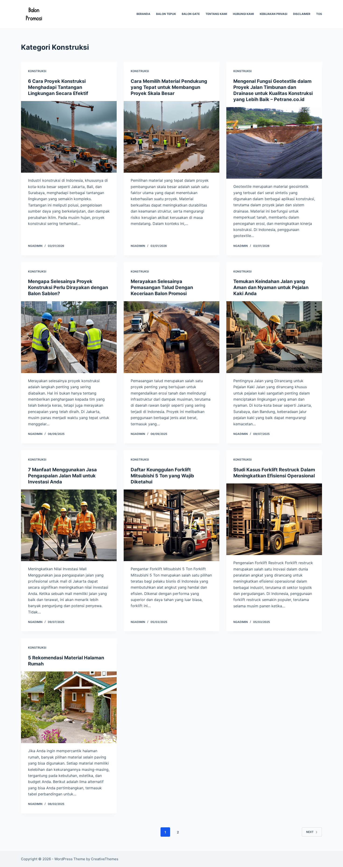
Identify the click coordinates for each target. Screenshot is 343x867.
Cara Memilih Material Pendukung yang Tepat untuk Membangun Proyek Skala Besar (169, 87)
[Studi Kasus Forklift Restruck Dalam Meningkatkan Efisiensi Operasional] (274, 519)
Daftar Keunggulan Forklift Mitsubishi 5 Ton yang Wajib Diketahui (162, 476)
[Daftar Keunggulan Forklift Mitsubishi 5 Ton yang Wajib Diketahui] (171, 525)
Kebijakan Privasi (273, 14)
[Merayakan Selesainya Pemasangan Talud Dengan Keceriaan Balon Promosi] (171, 337)
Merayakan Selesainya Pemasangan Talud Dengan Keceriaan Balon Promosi (162, 287)
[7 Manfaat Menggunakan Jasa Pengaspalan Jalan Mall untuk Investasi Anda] (69, 525)
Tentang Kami (216, 14)
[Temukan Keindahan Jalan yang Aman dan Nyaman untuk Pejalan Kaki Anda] (274, 337)
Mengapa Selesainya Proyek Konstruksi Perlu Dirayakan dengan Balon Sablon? (68, 287)
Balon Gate (191, 14)
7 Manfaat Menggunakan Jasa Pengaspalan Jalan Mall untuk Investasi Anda (62, 476)
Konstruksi (37, 71)
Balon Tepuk (166, 14)
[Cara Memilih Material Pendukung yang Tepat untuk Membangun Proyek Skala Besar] (171, 137)
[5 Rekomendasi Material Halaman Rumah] (69, 707)
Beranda (143, 14)
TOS (319, 14)
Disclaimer (301, 14)
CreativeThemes (104, 859)
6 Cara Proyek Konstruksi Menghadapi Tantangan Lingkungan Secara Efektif (58, 87)
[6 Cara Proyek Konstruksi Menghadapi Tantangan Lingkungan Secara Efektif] (69, 137)
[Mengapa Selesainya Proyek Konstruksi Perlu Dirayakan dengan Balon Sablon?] (69, 337)
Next (310, 832)
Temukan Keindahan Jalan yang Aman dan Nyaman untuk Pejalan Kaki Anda (270, 287)
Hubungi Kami (243, 14)
